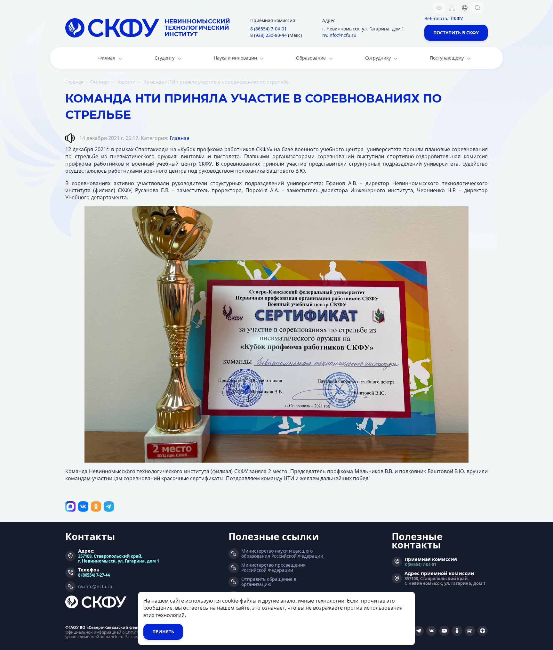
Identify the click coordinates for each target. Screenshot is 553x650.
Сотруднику (378, 58)
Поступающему (447, 58)
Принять (163, 632)
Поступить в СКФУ (456, 32)
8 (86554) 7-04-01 (420, 564)
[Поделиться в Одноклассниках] (96, 506)
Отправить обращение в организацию (268, 582)
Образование (311, 58)
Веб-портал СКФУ (443, 18)
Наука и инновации (235, 58)
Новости (125, 82)
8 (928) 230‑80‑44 (268, 35)
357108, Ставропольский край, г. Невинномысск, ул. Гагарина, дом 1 (118, 558)
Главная (74, 82)
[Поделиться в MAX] (70, 506)
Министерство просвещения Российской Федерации (273, 568)
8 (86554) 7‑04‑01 (268, 29)
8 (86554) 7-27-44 (94, 575)
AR (460, 46)
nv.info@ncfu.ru (339, 35)
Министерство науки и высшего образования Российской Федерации (282, 553)
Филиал (106, 58)
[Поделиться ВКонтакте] (83, 506)
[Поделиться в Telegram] (109, 506)
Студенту (164, 58)
